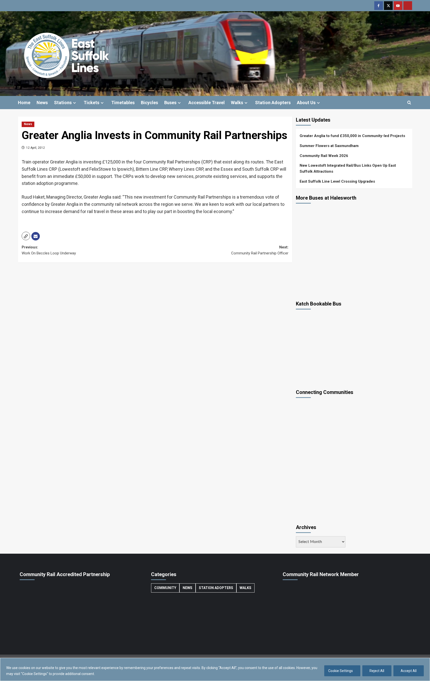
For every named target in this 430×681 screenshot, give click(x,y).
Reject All (377, 671)
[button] (409, 102)
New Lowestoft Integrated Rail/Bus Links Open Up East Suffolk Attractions (348, 168)
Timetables (123, 102)
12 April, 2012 (35, 148)
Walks (237, 102)
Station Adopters (273, 102)
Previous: (49, 250)
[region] (215, 669)
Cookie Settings (340, 671)
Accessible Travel (206, 102)
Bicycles (149, 102)
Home (24, 102)
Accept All (409, 671)
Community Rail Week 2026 (324, 155)
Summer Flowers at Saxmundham (329, 146)
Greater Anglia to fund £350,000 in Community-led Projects (352, 136)
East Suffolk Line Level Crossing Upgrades (337, 181)
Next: (259, 250)
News (42, 102)
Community (165, 588)
